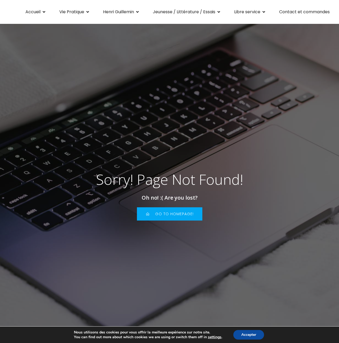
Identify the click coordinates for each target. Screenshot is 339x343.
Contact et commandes (304, 12)
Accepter (248, 334)
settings (214, 337)
